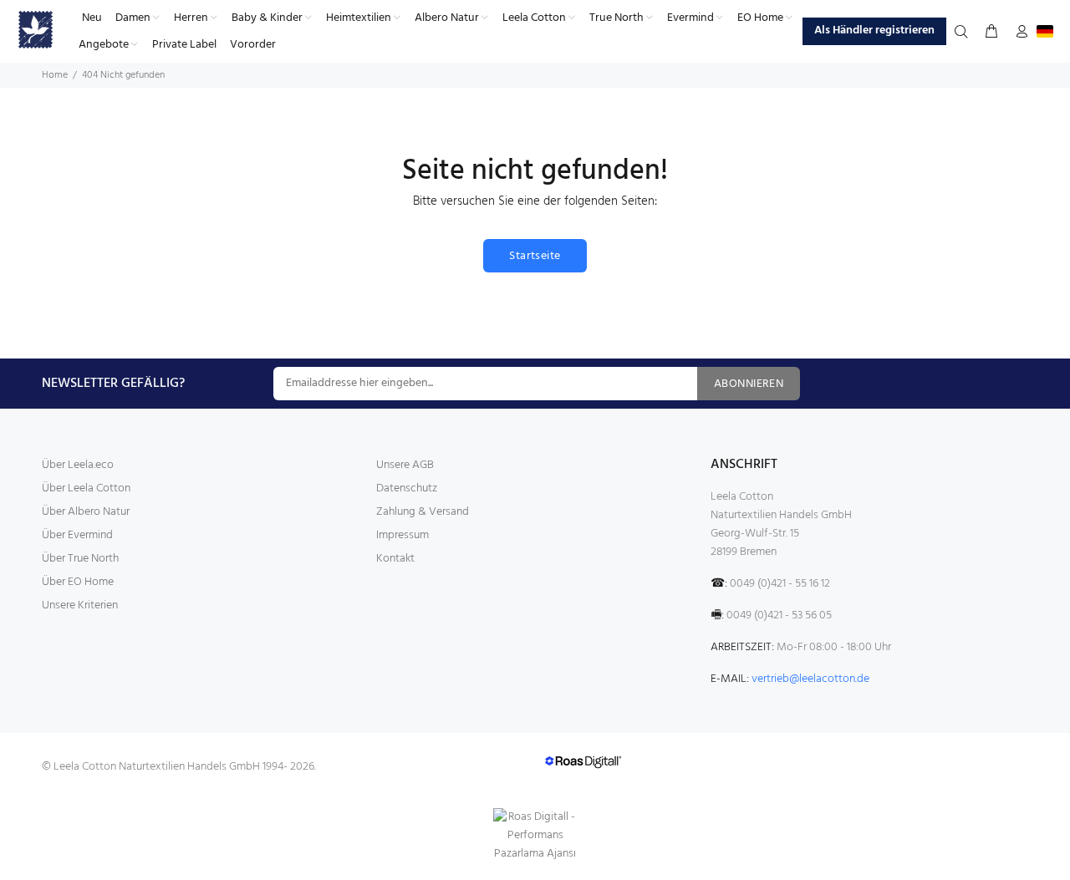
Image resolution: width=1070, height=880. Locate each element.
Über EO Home (78, 582)
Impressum (402, 535)
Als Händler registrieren (874, 30)
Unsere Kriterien (80, 605)
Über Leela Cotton (86, 488)
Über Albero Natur (86, 511)
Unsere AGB (405, 465)
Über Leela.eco (78, 465)
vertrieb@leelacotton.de (810, 679)
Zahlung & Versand (422, 511)
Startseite (534, 256)
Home (55, 75)
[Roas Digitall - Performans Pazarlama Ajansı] (535, 835)
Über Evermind (77, 535)
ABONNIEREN (748, 384)
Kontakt (395, 558)
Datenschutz (406, 488)
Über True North (80, 558)
